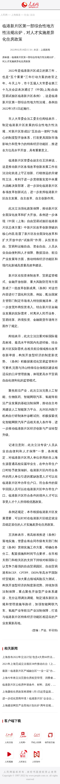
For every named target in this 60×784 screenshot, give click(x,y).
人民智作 (36, 762)
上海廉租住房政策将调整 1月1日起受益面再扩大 (30, 691)
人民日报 (9, 742)
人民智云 (22, 762)
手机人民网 (36, 742)
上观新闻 (45, 50)
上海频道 (15, 15)
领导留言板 (50, 742)
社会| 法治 (29, 15)
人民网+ (22, 742)
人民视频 (9, 762)
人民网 (4, 15)
